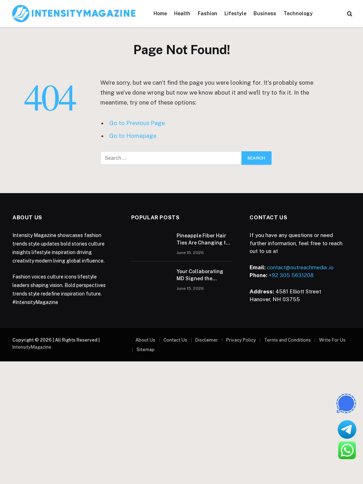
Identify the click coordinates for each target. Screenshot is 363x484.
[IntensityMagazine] (74, 13)
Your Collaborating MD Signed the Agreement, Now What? (200, 275)
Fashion (207, 13)
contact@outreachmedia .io (300, 267)
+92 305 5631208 (291, 275)
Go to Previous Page (137, 122)
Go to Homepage (132, 135)
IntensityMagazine (31, 347)
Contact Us (175, 340)
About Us (145, 340)
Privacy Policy (241, 340)
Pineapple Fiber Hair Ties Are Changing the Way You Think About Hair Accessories (204, 239)
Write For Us (332, 340)
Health (182, 13)
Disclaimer (206, 340)
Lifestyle (235, 13)
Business (264, 13)
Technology (298, 13)
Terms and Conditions (287, 340)
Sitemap (145, 349)
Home (160, 13)
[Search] (349, 14)
